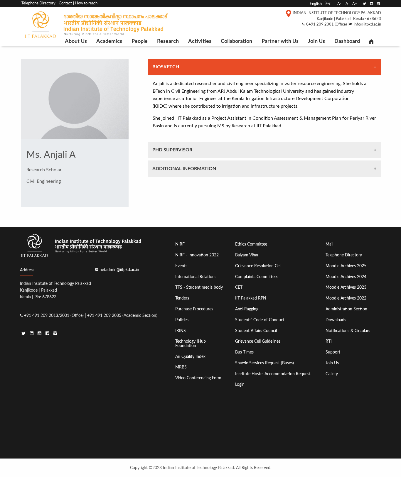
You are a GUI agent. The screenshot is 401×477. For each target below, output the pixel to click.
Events (181, 266)
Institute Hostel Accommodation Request (273, 374)
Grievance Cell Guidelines (257, 341)
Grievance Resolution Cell (258, 266)
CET (238, 287)
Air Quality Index (190, 356)
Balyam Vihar (247, 255)
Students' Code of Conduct (259, 320)
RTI (329, 341)
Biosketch (165, 67)
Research (168, 41)
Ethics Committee (251, 244)
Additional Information (184, 168)
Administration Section (346, 309)
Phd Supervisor (172, 150)
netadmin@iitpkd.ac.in (119, 270)
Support (333, 352)
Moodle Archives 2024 (346, 277)
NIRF (180, 244)
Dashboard (347, 41)
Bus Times (244, 352)
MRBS (181, 367)
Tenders (182, 298)
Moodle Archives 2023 (346, 287)
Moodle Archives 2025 (346, 266)
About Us (76, 41)
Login (240, 384)
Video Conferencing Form (198, 378)
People (140, 41)
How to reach (86, 3)
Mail (329, 244)
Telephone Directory (38, 3)
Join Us (316, 41)
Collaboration (236, 41)
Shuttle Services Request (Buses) (264, 363)
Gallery (332, 374)
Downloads (336, 320)
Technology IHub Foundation (190, 343)
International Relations (195, 277)
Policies (181, 320)
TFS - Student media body (199, 287)
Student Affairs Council (256, 331)
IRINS (180, 331)
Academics (109, 41)
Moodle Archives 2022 (346, 298)
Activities (199, 41)
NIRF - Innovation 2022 (197, 255)
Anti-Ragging (246, 309)
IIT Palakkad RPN (250, 298)
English (316, 4)
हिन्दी (328, 4)
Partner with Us (280, 41)
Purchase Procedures (194, 309)
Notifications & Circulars (348, 331)
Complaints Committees (256, 277)
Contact (65, 3)
